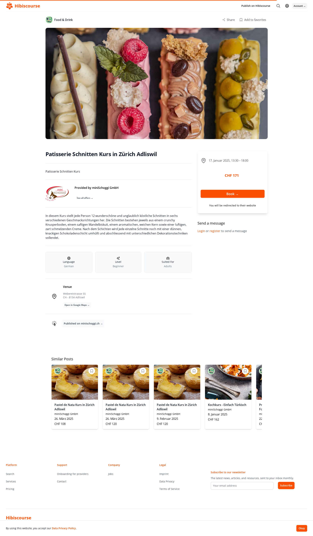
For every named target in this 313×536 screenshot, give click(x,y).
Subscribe (286, 485)
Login (202, 231)
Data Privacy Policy (64, 528)
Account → (300, 6)
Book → (232, 194)
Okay (302, 528)
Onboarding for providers (72, 474)
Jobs (110, 474)
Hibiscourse (18, 518)
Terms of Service (169, 489)
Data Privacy (166, 481)
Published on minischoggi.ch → (83, 323)
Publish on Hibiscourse (255, 6)
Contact (61, 481)
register (215, 231)
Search (10, 474)
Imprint (163, 474)
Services (11, 481)
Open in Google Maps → (77, 305)
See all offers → (85, 197)
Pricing (10, 489)
